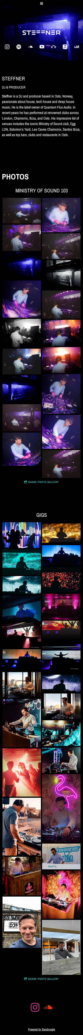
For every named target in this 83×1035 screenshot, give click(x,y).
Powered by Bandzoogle (41, 1029)
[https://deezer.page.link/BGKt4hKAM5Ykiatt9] (76, 46)
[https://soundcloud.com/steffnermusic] (30, 46)
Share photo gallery (43, 482)
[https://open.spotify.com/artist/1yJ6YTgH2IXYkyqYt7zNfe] (18, 46)
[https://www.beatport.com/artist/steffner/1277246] (53, 46)
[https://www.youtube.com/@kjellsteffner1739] (42, 46)
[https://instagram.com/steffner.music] (7, 46)
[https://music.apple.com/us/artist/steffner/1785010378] (65, 46)
